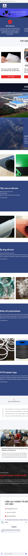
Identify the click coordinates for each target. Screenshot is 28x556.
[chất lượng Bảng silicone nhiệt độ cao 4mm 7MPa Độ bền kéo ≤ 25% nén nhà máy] (7, 227)
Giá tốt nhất (11, 76)
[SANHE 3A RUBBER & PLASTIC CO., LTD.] (19, 104)
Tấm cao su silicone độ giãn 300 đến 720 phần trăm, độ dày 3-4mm (10, 69)
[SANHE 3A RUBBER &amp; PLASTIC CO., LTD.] (4, 5)
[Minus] (26, 522)
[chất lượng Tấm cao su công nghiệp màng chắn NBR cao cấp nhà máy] (7, 165)
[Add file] (2, 553)
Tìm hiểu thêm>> (4, 197)
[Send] (26, 553)
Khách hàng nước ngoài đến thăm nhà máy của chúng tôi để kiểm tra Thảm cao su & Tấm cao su (14, 449)
